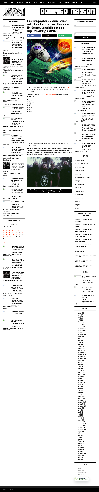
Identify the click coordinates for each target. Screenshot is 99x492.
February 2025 (81, 349)
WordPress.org (81, 475)
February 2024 (81, 372)
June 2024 (80, 364)
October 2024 (81, 356)
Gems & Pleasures (39, 2)
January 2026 (81, 327)
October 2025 (81, 333)
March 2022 (81, 418)
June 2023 (80, 388)
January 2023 (81, 398)
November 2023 (82, 378)
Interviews (20, 2)
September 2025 (82, 335)
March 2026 (81, 323)
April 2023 (80, 392)
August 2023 (81, 384)
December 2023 (82, 376)
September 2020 (82, 454)
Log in (79, 469)
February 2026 (81, 325)
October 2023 (81, 380)
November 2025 (82, 331)
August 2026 (81, 313)
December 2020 (82, 448)
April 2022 (80, 416)
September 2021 (82, 430)
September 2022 (82, 406)
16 (22, 233)
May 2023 (80, 390)
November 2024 (82, 354)
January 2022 (81, 422)
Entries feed (81, 471)
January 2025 (81, 351)
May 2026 (80, 319)
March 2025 (81, 347)
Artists (28, 2)
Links (81, 2)
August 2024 (81, 360)
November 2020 (82, 450)
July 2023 (80, 386)
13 (13, 233)
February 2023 (81, 396)
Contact (74, 2)
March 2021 (81, 442)
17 (3, 235)
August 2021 (81, 432)
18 (6, 235)
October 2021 (81, 428)
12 (9, 233)
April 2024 (80, 368)
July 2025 (80, 339)
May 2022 (80, 414)
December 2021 (82, 424)
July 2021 (80, 434)
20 (13, 235)
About (67, 2)
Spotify (46, 94)
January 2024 (81, 374)
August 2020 (81, 455)
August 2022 (81, 408)
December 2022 (82, 400)
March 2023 (81, 394)
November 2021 (82, 426)
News (12, 2)
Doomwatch (51, 2)
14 (16, 233)
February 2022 (81, 420)
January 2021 (81, 446)
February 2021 (81, 444)
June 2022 (80, 412)
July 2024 (80, 362)
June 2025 (80, 341)
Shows (60, 2)
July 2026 (80, 315)
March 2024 (81, 370)
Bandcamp (52, 94)
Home (6, 2)
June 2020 (80, 459)
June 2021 (80, 436)
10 (3, 233)
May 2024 (80, 366)
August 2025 (81, 337)
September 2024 (82, 358)
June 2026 (80, 317)
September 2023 (82, 382)
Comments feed (82, 473)
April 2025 (80, 345)
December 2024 (82, 353)
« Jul (4, 243)
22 (19, 235)
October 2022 (81, 404)
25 (7, 237)
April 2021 (80, 440)
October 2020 (81, 452)
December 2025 (82, 329)
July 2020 (80, 457)
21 (16, 235)
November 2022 (82, 402)
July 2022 (80, 410)
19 (9, 235)
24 (3, 237)
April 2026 (80, 321)
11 (6, 233)
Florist (68, 87)
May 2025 (80, 343)
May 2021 (80, 438)
